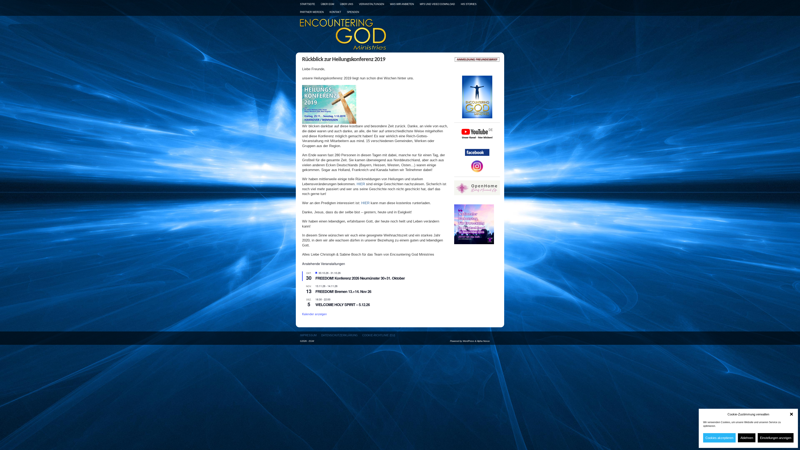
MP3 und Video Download (437, 4)
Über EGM (327, 4)
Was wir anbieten (402, 4)
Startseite (307, 4)
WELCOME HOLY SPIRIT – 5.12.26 (342, 304)
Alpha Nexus (483, 341)
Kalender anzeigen (314, 314)
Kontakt (335, 12)
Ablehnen (746, 438)
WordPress (468, 341)
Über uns (346, 4)
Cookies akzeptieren (719, 438)
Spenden (353, 12)
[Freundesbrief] (477, 59)
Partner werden (312, 12)
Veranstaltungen (371, 4)
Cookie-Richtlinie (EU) (378, 335)
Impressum (308, 335)
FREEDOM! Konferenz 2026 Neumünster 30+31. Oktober (360, 278)
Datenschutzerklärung (339, 335)
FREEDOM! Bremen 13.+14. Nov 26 (343, 291)
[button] (791, 414)
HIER (361, 184)
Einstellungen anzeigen (775, 438)
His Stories (468, 4)
